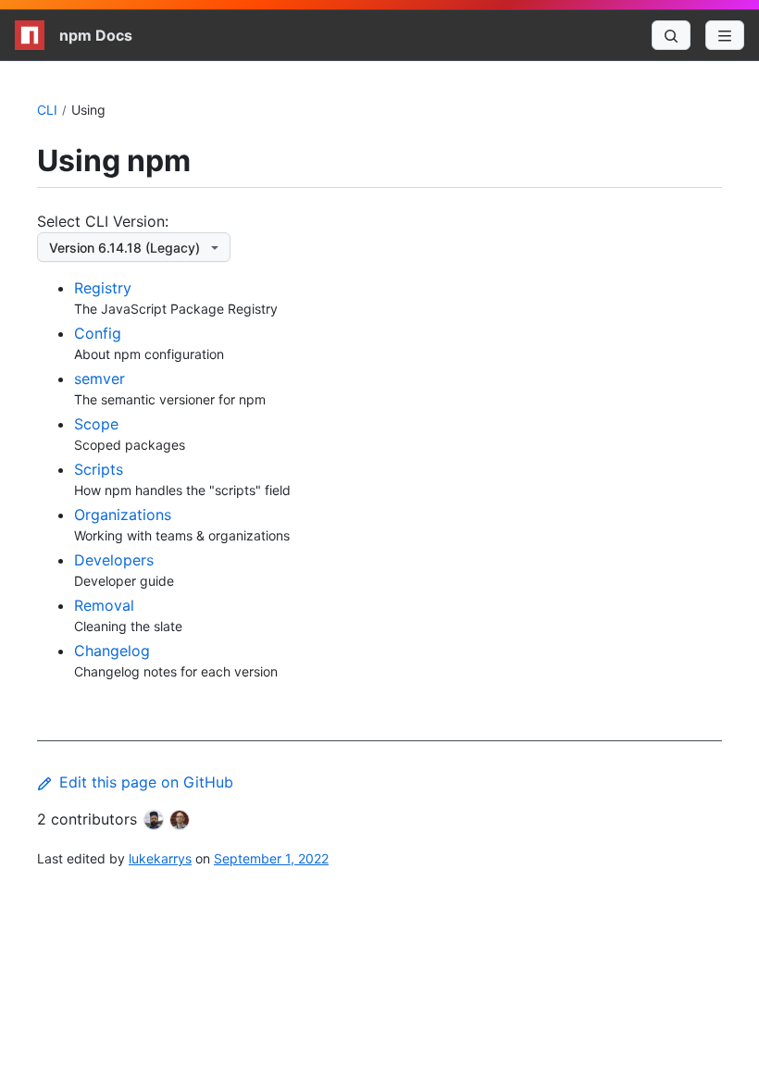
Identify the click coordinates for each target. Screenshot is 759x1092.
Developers (114, 560)
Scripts (98, 469)
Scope (96, 424)
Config (97, 333)
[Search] (671, 35)
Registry (102, 288)
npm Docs (95, 35)
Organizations (122, 514)
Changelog (112, 650)
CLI (47, 110)
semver (99, 378)
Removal (104, 605)
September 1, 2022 (271, 858)
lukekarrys (160, 858)
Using (88, 110)
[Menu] (724, 35)
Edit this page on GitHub (146, 782)
